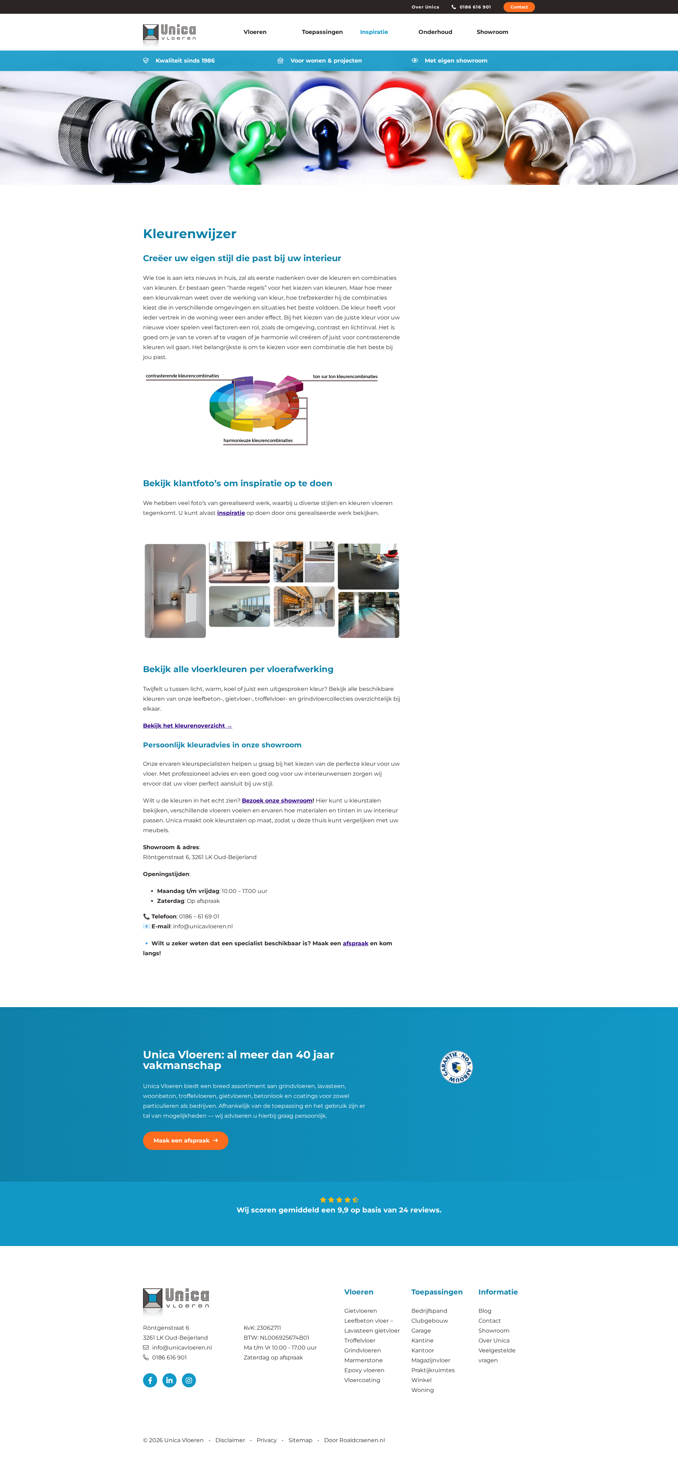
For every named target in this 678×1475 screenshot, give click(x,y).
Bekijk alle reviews (335, 1222)
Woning (422, 1390)
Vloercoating (362, 1380)
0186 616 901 (475, 7)
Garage (421, 1330)
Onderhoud (435, 32)
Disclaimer (230, 1440)
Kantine (422, 1340)
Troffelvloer (359, 1340)
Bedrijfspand (430, 1310)
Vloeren (255, 32)
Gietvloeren (360, 1310)
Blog (485, 1310)
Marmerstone (363, 1360)
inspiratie (231, 513)
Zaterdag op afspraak (273, 1357)
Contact (519, 7)
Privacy (267, 1440)
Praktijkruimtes (433, 1370)
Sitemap (301, 1440)
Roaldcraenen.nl (362, 1440)
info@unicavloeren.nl (182, 1347)
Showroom (493, 32)
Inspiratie (374, 32)
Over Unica (425, 7)
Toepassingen (322, 32)
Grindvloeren (362, 1350)
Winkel (421, 1380)
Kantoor (422, 1350)
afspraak (355, 943)
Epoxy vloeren (364, 1370)
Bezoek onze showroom (277, 800)
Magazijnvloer (430, 1360)
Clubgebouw (429, 1320)
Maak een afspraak (181, 1140)
